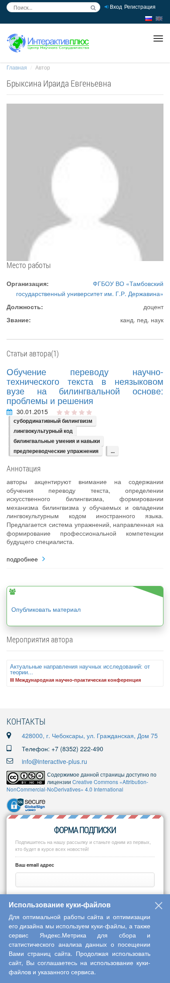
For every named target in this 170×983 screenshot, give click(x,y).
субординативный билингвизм (53, 421)
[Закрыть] (159, 906)
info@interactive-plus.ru (54, 761)
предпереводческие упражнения (56, 451)
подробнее (22, 559)
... (113, 451)
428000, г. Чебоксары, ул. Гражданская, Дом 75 (90, 735)
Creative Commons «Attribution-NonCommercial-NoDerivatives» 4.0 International (77, 785)
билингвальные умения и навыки (57, 441)
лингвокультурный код (43, 431)
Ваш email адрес (34, 864)
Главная (17, 67)
